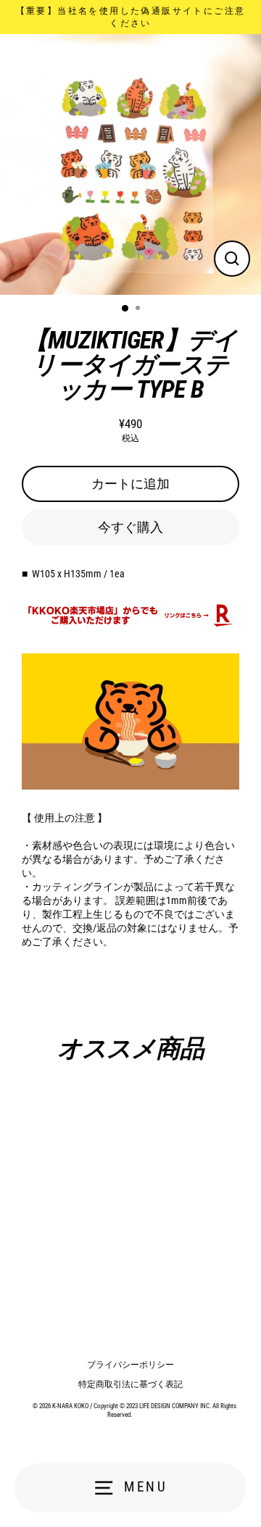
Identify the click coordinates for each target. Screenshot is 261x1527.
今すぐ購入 (130, 527)
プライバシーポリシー (130, 1365)
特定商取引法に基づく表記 (130, 1384)
